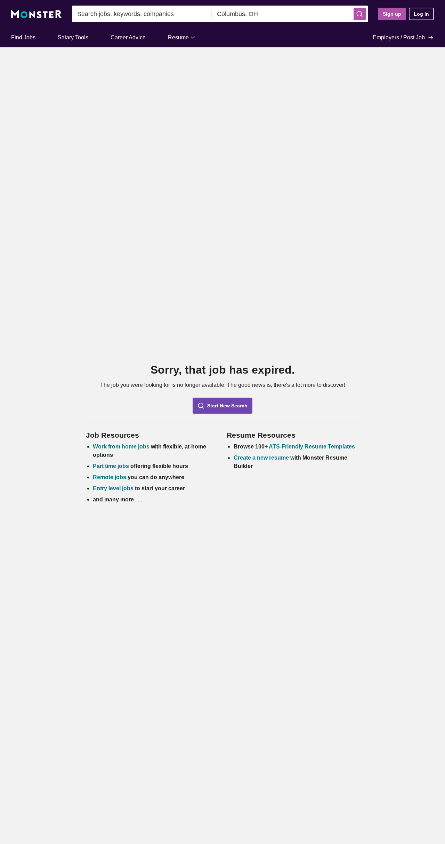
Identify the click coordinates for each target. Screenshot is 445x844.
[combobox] (142, 14)
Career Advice (128, 37)
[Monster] (36, 14)
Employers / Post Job (399, 37)
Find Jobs (23, 37)
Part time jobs (111, 466)
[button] (360, 14)
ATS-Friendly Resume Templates (312, 447)
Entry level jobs (113, 488)
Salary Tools (73, 37)
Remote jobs (109, 477)
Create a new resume (262, 458)
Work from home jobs (121, 447)
